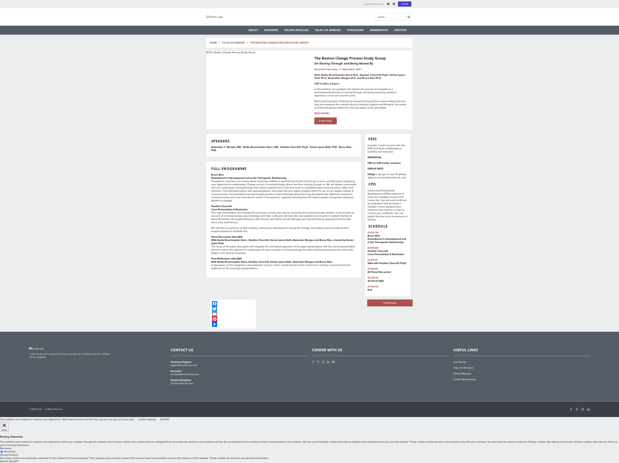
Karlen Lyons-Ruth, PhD (323, 147)
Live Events (459, 362)
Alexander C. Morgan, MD (226, 147)
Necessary (9, 451)
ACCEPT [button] (165, 419)
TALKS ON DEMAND (233, 42)
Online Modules (462, 373)
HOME (213, 42)
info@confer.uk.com (182, 383)
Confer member (391, 163)
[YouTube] (333, 362)
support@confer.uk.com (184, 365)
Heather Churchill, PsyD (294, 147)
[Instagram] (323, 362)
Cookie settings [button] (147, 419)
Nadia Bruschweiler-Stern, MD (260, 147)
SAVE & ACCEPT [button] (9, 461)
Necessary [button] (6, 448)
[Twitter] (233, 308)
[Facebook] (233, 303)
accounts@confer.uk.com (391, 177)
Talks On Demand (463, 367)
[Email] (233, 314)
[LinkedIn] (328, 362)
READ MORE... (322, 113)
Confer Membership (464, 379)
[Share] (233, 324)
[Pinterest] (233, 319)
